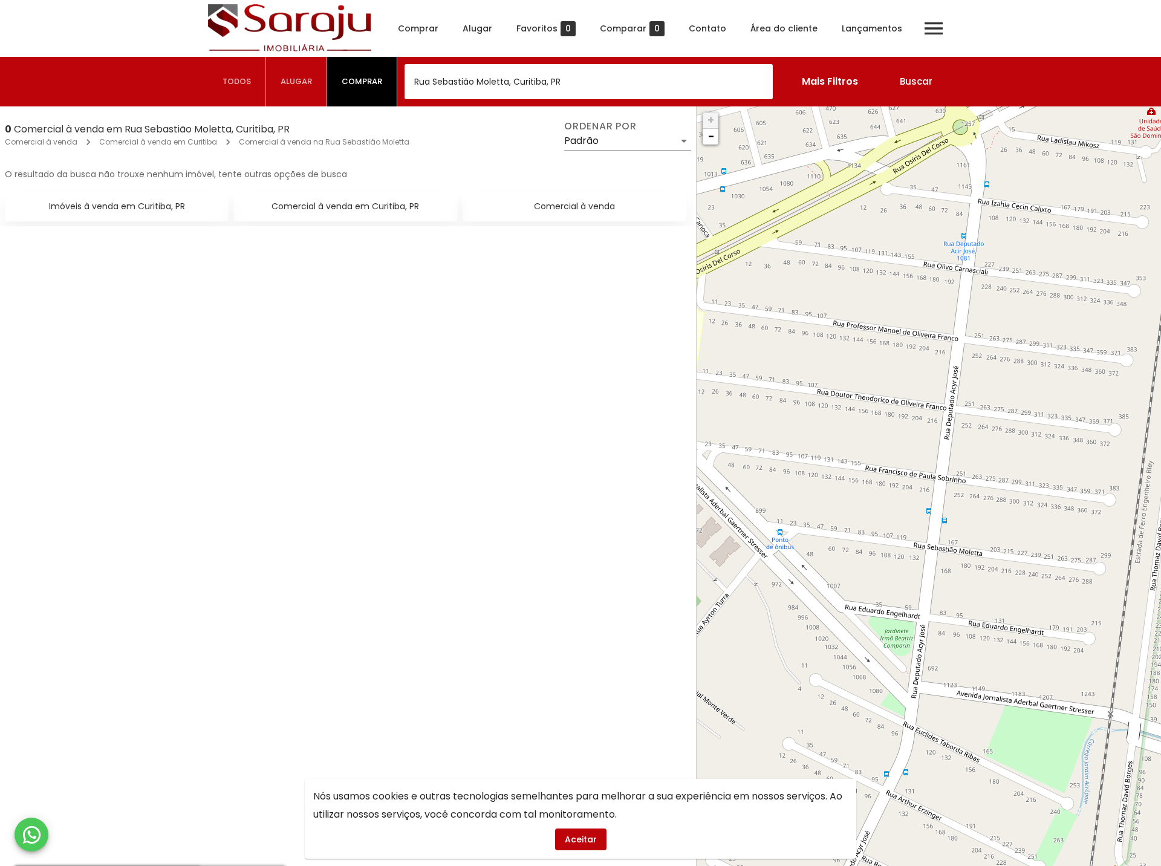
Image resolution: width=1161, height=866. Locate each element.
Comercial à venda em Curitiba (158, 142)
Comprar (418, 28)
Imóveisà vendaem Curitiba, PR (117, 206)
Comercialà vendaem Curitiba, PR (345, 206)
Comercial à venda (41, 142)
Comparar (630, 28)
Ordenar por (600, 126)
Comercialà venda (574, 206)
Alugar (477, 28)
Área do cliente (784, 28)
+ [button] (710, 120)
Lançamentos (872, 28)
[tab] (237, 81)
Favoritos (543, 28)
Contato (707, 28)
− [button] (711, 136)
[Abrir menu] (933, 28)
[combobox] (589, 81)
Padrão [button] (581, 141)
